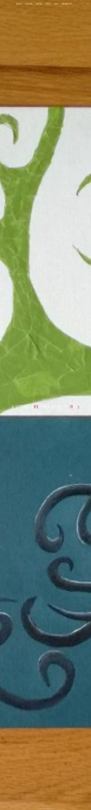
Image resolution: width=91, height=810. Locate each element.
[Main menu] (87, 4)
